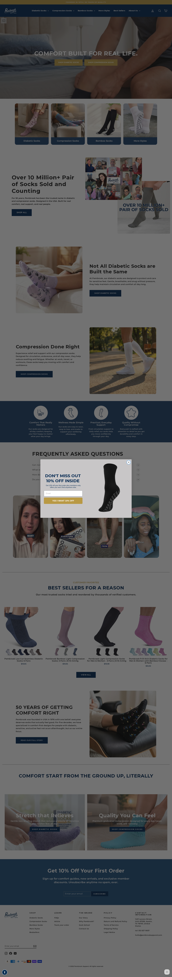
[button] (4, 972)
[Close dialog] (129, 462)
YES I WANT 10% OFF (63, 501)
